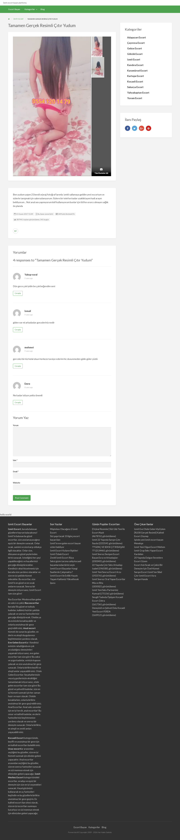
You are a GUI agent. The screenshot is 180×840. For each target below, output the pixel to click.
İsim (15, 460)
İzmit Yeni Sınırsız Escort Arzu (106, 572)
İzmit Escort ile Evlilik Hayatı (64, 575)
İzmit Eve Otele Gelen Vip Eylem (149, 529)
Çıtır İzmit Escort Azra (145, 575)
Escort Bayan (14, 9)
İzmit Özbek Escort (59, 554)
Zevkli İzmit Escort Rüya (62, 557)
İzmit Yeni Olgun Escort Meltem (149, 547)
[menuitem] (14, 9)
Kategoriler (30, 9)
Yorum (15, 425)
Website (16, 482)
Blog (42, 9)
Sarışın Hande (141, 579)
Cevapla (18, 293)
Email (16, 471)
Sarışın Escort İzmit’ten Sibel (148, 572)
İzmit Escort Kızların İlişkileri (64, 550)
